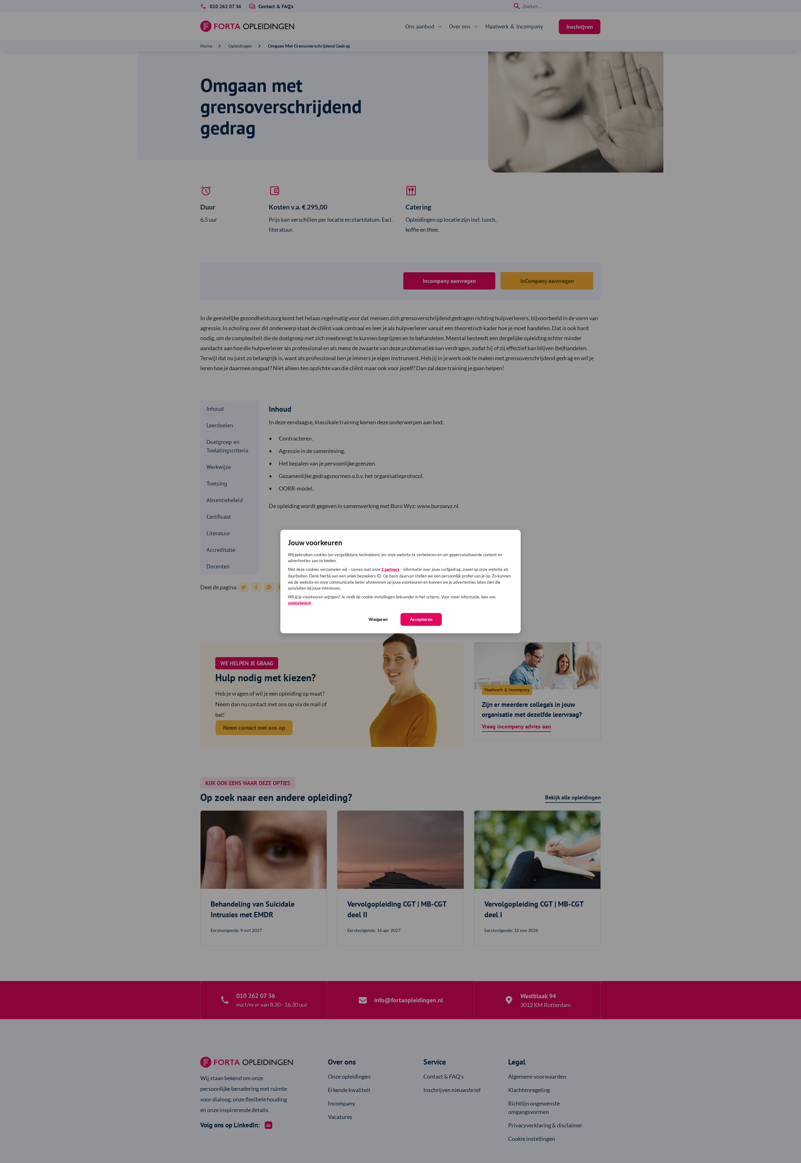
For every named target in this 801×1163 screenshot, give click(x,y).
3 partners (390, 569)
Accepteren (421, 619)
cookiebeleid (299, 603)
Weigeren (378, 619)
